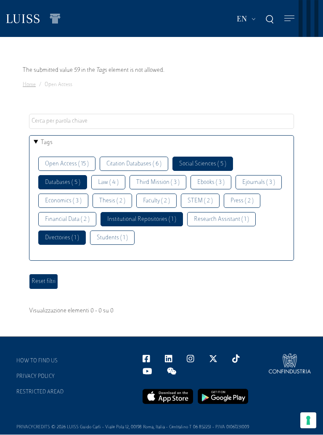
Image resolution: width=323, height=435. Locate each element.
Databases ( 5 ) (62, 182)
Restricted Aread (40, 392)
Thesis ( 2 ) (112, 201)
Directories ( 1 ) (62, 238)
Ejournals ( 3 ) (258, 182)
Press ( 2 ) (242, 201)
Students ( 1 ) (112, 238)
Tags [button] (47, 142)
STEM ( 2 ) (200, 201)
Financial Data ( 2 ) (67, 219)
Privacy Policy (35, 376)
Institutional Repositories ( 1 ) (141, 219)
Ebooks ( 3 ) (211, 182)
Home (29, 84)
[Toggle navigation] (289, 19)
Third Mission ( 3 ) (158, 182)
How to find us (37, 361)
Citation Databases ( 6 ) (134, 164)
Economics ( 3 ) (63, 201)
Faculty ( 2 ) (156, 201)
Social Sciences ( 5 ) (202, 164)
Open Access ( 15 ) (67, 164)
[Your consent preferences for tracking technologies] (308, 420)
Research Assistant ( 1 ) (221, 219)
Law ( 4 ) (108, 182)
